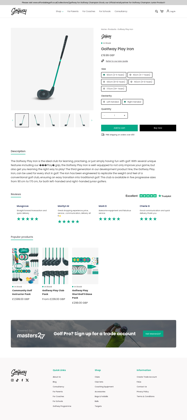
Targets (98, 406)
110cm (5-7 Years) (141, 74)
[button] (156, 11)
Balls (97, 401)
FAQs (139, 382)
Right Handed (134, 101)
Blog (54, 382)
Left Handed (112, 101)
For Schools (105, 11)
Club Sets (99, 382)
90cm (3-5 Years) (115, 74)
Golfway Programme (62, 406)
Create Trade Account (147, 377)
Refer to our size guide (117, 61)
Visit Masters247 (153, 333)
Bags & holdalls (101, 396)
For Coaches (89, 11)
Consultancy (121, 11)
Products (112, 29)
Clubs (97, 377)
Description (18, 151)
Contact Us (142, 386)
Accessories (100, 391)
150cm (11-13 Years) (143, 81)
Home (104, 29)
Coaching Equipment (104, 386)
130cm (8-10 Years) (115, 81)
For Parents (73, 11)
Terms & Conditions (145, 396)
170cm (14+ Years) (115, 88)
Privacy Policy (143, 391)
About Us (57, 377)
